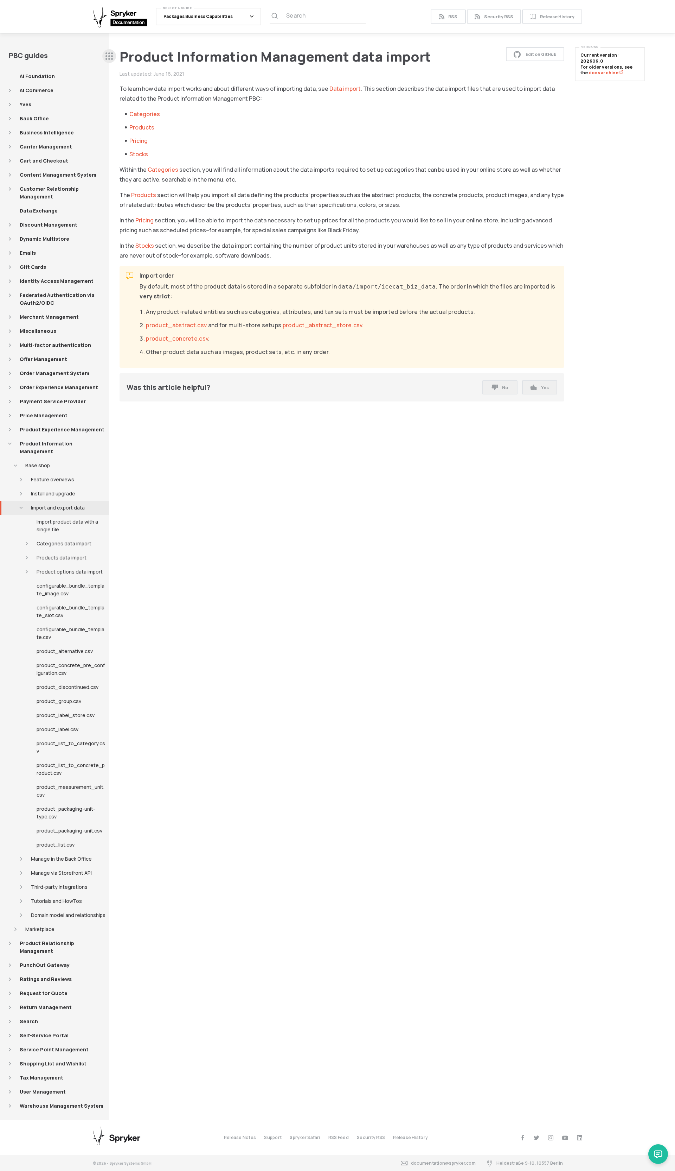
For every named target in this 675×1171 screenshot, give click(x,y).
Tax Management (41, 1077)
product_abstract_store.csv (322, 325)
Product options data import (70, 571)
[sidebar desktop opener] (109, 56)
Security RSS (498, 17)
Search (29, 1021)
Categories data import (64, 543)
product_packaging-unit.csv (69, 830)
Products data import (61, 557)
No (505, 388)
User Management (43, 1091)
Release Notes (240, 1137)
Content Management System (58, 174)
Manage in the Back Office (61, 858)
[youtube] (565, 1138)
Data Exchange (39, 210)
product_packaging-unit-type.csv (66, 812)
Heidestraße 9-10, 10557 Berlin (529, 1163)
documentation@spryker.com (443, 1163)
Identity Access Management (57, 281)
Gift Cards (33, 267)
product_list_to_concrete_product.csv (71, 769)
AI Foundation (37, 76)
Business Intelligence (47, 132)
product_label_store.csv (66, 715)
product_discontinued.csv (67, 687)
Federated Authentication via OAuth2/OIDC (57, 299)
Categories (144, 114)
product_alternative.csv (65, 651)
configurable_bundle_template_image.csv (70, 589)
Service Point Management (54, 1049)
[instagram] (550, 1137)
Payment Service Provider (53, 401)
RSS (452, 17)
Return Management (46, 1007)
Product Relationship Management (47, 947)
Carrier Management (46, 146)
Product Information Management (46, 447)
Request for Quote (44, 993)
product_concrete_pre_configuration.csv (71, 669)
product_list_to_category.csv (71, 747)
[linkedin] (579, 1137)
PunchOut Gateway (45, 965)
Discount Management (48, 224)
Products (141, 127)
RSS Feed (338, 1137)
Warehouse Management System (61, 1105)
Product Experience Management (62, 429)
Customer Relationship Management (49, 192)
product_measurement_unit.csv (70, 791)
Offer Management (43, 359)
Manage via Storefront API (61, 872)
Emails (28, 252)
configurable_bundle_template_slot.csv (70, 611)
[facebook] (522, 1137)
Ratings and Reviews (46, 979)
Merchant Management (49, 317)
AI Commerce (36, 90)
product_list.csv (56, 844)
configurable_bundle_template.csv (70, 633)
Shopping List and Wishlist (53, 1063)
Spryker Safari (305, 1137)
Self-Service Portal (44, 1035)
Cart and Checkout (44, 160)
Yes (545, 388)
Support (273, 1137)
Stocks (138, 154)
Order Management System (54, 373)
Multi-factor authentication (55, 345)
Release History (557, 17)
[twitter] (536, 1137)
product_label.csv (57, 729)
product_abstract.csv (176, 325)
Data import (345, 89)
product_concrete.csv (177, 338)
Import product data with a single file (67, 525)
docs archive (604, 73)
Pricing (138, 141)
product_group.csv (59, 701)
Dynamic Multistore (44, 238)
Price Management (44, 415)
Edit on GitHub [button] (541, 54)
